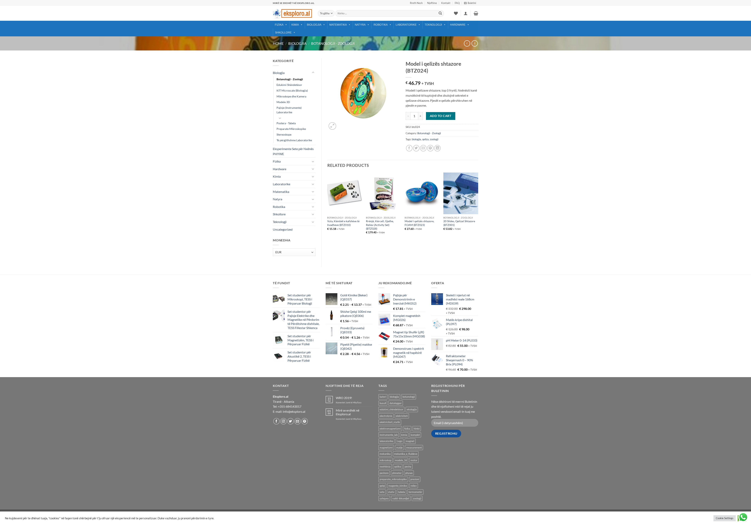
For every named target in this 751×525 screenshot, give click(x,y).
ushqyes (384, 498)
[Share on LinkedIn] (437, 148)
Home (278, 43)
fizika (407, 428)
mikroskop (385, 460)
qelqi (382, 485)
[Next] (478, 206)
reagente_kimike (397, 485)
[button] (470, 3)
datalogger (396, 403)
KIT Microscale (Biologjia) (292, 90)
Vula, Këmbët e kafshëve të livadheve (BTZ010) (343, 223)
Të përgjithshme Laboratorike (294, 140)
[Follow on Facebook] (276, 421)
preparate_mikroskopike (393, 479)
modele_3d (401, 460)
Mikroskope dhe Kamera (291, 96)
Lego (399, 441)
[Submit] (440, 13)
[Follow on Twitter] (290, 421)
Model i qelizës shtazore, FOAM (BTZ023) (419, 223)
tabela (401, 492)
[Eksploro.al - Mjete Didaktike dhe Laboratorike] (292, 13)
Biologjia (314, 24)
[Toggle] (313, 72)
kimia (404, 434)
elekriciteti (402, 415)
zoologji (434, 139)
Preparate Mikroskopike (291, 128)
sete (382, 492)
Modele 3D (283, 102)
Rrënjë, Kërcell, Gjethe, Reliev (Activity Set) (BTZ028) (380, 224)
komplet (415, 434)
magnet (410, 441)
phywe (409, 473)
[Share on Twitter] (416, 148)
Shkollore (283, 32)
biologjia (416, 139)
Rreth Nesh (416, 2)
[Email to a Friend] (423, 148)
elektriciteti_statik (390, 422)
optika (397, 466)
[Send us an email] (297, 421)
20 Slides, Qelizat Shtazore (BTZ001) (459, 223)
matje (399, 447)
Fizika (279, 24)
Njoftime (432, 2)
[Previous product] (475, 43)
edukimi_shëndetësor (391, 409)
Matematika (338, 24)
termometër (415, 492)
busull (383, 403)
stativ (391, 492)
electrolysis (386, 415)
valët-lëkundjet (400, 498)
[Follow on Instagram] (283, 421)
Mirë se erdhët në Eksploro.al (347, 412)
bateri (383, 396)
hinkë (417, 428)
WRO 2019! (344, 398)
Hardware (457, 24)
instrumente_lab (389, 434)
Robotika (381, 24)
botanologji (408, 396)
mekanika (385, 453)
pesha (408, 466)
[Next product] (467, 43)
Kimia (295, 24)
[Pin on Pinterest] (430, 148)
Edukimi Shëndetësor (289, 84)
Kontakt (445, 2)
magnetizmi (386, 447)
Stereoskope (284, 134)
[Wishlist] (456, 13)
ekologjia (412, 409)
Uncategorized (283, 229)
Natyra (360, 24)
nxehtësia (385, 466)
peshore (384, 473)
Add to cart (440, 116)
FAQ (457, 2)
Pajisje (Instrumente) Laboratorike (289, 110)
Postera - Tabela (286, 123)
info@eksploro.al (294, 411)
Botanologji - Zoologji (333, 43)
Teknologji (433, 24)
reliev (414, 485)
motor (414, 460)
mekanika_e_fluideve (405, 453)
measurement (414, 447)
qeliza (425, 139)
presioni (414, 479)
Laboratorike (406, 24)
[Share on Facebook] (409, 148)
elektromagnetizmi (390, 428)
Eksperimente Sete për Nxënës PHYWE (293, 151)
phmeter (397, 473)
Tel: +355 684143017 (287, 406)
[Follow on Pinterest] (304, 421)
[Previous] (328, 206)
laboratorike (386, 441)
